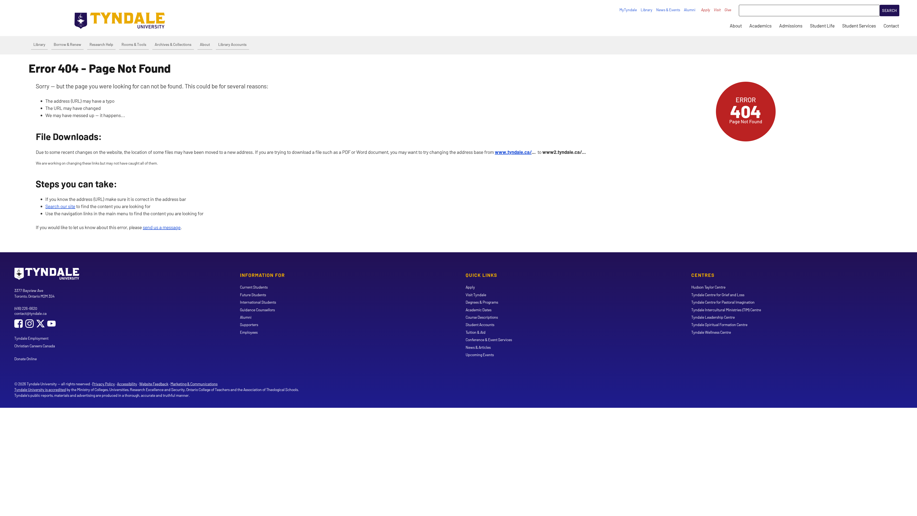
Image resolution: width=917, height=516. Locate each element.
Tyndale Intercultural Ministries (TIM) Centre (726, 309)
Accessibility (127, 384)
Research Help (101, 44)
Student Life (822, 25)
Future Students (253, 294)
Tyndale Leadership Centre (713, 317)
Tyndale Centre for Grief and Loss (717, 294)
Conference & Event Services (489, 339)
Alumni (689, 9)
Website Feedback (153, 384)
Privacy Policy (103, 384)
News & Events (668, 9)
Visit (717, 9)
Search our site (60, 206)
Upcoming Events (480, 354)
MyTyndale (628, 9)
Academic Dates (478, 309)
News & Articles (478, 347)
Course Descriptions (482, 317)
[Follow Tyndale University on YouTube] (51, 324)
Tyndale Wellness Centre (711, 332)
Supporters (249, 324)
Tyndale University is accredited (40, 389)
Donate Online (25, 358)
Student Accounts (480, 324)
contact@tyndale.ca (30, 313)
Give (728, 9)
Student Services (859, 25)
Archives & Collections (173, 44)
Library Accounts (232, 44)
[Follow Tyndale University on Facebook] (18, 324)
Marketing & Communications (194, 384)
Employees (249, 332)
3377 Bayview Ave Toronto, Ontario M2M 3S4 (34, 293)
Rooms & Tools (134, 44)
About (736, 25)
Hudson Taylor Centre (708, 287)
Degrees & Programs (482, 302)
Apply (705, 9)
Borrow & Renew (67, 44)
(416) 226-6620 (25, 308)
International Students (258, 302)
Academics (760, 25)
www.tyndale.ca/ (513, 152)
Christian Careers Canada (34, 346)
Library (646, 9)
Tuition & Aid (475, 332)
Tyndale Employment (31, 338)
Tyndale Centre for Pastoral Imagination (723, 302)
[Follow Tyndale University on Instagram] (29, 324)
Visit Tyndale (476, 294)
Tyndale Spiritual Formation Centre (719, 324)
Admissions (790, 25)
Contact (891, 25)
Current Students (254, 287)
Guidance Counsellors (257, 309)
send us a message (162, 227)
